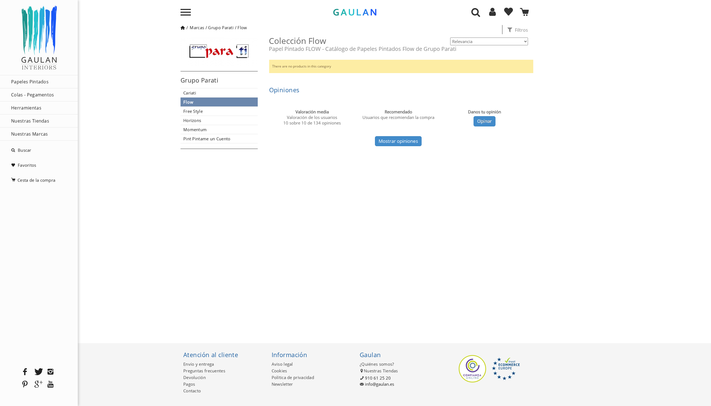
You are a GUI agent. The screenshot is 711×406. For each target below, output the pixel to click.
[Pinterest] (25, 384)
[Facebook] (25, 371)
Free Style (193, 111)
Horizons (192, 120)
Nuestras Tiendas (30, 121)
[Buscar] (476, 12)
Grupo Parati (221, 27)
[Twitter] (37, 371)
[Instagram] (50, 371)
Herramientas (26, 108)
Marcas (197, 27)
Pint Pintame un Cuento (207, 138)
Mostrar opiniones (398, 141)
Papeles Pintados (30, 82)
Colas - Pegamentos (32, 95)
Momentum (195, 129)
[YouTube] (50, 384)
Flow (242, 27)
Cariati (189, 93)
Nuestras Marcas (29, 134)
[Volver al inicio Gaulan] (183, 27)
